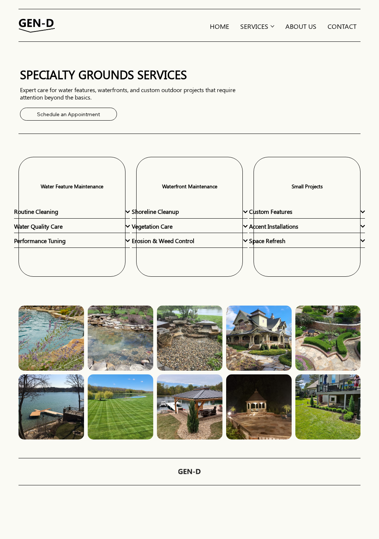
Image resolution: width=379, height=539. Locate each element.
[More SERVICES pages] (272, 26)
